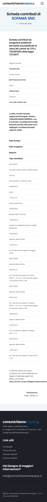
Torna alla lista (24, 23)
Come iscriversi (9, 450)
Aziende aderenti (10, 454)
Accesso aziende (10, 458)
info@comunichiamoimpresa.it (22, 476)
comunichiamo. (21, 421)
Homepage (7, 447)
